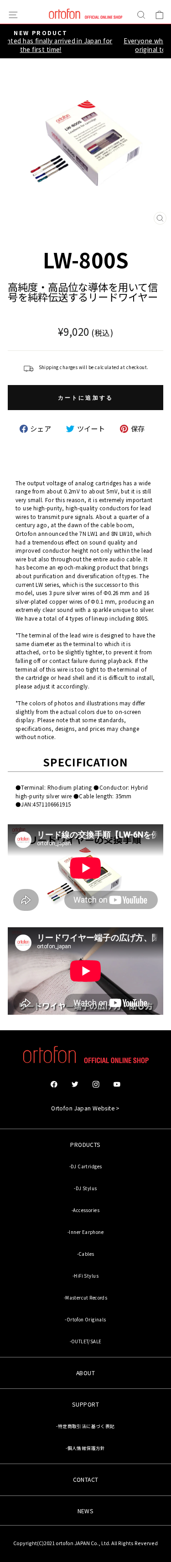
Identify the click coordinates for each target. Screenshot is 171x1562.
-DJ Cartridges (85, 1166)
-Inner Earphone (85, 1232)
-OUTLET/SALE (86, 1341)
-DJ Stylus (85, 1188)
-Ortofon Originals (85, 1319)
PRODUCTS (85, 1145)
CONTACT (85, 1479)
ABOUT (85, 1373)
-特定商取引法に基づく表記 (85, 1426)
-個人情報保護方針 (85, 1448)
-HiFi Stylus (85, 1276)
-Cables (85, 1254)
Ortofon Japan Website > (85, 1108)
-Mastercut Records (85, 1298)
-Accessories (85, 1210)
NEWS (86, 1511)
